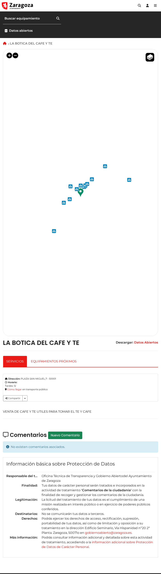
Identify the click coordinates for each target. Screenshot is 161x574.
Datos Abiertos (146, 342)
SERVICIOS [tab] (15, 361)
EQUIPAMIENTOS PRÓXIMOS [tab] (54, 361)
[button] (139, 5)
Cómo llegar (14, 389)
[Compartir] (24, 398)
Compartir (13, 398)
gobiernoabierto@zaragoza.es (108, 533)
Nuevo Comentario (65, 435)
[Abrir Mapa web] (155, 5)
